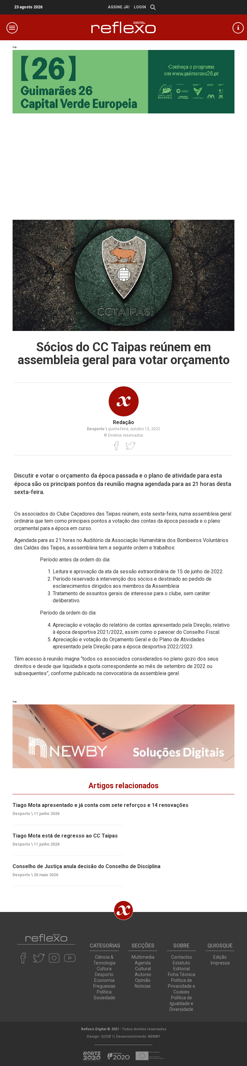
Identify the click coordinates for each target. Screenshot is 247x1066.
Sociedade (104, 997)
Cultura (104, 968)
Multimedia (143, 957)
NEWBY (154, 1036)
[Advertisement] (123, 162)
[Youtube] (70, 958)
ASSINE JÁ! (118, 7)
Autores (143, 974)
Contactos (181, 957)
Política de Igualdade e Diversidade (181, 1003)
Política (104, 991)
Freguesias (104, 986)
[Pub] (123, 736)
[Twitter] (130, 445)
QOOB (106, 1036)
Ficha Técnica (181, 974)
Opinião (143, 980)
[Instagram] (54, 958)
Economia (104, 980)
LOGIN (140, 7)
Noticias (143, 986)
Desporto (104, 974)
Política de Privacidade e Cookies (181, 986)
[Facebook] (117, 445)
